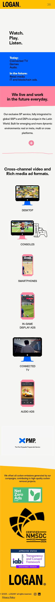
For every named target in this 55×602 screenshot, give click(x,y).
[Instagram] (35, 594)
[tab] (27, 144)
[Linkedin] (39, 594)
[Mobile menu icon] (49, 4)
